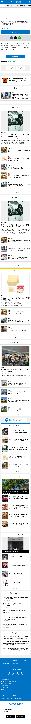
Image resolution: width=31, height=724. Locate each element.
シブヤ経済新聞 (15, 2)
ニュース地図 (4, 19)
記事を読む (15, 56)
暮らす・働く (23, 5)
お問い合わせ (5, 685)
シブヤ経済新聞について (7, 679)
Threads (21, 673)
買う (18, 5)
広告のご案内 (5, 687)
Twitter (13, 673)
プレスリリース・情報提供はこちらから (10, 681)
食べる (7, 5)
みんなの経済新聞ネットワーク (15, 704)
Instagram (17, 673)
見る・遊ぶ (13, 5)
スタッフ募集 (5, 689)
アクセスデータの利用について (8, 683)
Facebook (9, 673)
